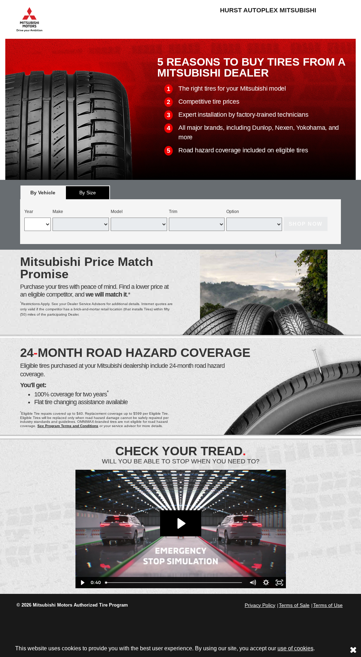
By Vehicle (42, 192)
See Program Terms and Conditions (67, 426)
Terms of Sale (294, 605)
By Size (87, 192)
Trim (173, 211)
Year (28, 211)
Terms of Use (328, 605)
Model (117, 211)
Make (58, 211)
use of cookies (295, 648)
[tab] (42, 192)
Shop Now (306, 224)
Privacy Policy (260, 605)
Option (232, 211)
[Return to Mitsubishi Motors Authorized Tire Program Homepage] (29, 19)
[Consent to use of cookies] (353, 649)
